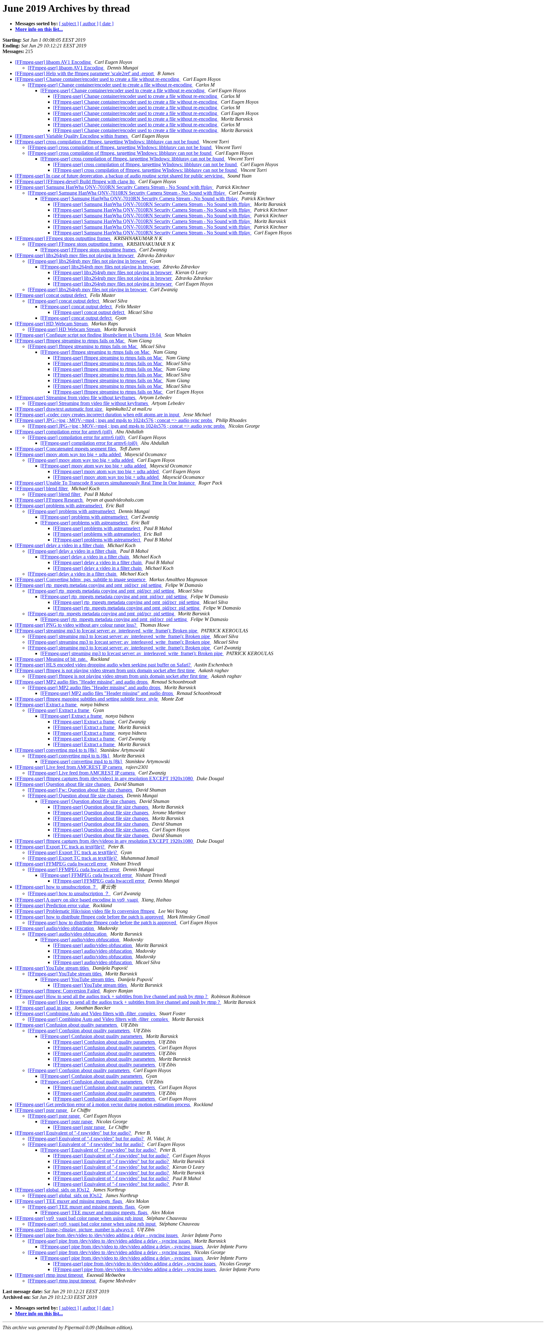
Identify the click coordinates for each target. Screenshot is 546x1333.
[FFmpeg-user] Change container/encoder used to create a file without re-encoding (97, 79)
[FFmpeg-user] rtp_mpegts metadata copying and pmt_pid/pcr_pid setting (89, 585)
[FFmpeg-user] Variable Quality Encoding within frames (72, 136)
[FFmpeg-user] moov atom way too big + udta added (68, 454)
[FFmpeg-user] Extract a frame (46, 704)
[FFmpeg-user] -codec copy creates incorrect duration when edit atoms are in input (97, 414)
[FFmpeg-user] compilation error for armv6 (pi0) (64, 431)
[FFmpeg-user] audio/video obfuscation (55, 928)
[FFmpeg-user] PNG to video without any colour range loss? (76, 625)
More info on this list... (39, 29)
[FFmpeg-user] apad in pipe (43, 1007)
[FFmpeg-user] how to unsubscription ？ (56, 887)
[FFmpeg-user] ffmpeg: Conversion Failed (58, 990)
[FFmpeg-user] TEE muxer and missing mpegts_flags (69, 1201)
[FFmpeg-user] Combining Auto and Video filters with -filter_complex (86, 1013)
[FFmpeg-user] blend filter (42, 488)
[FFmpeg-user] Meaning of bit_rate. (51, 659)
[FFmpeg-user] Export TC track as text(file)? (60, 846)
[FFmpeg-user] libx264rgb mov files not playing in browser (75, 255)
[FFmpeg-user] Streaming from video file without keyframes (75, 397)
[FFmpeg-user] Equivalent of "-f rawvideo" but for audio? (73, 1133)
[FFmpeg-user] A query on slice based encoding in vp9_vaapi (77, 899)
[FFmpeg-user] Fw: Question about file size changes (80, 790)
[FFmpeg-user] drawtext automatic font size (59, 409)
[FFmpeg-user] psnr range (41, 1110)
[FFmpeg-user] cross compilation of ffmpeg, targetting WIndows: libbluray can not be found (107, 141)
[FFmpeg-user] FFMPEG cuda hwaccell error (61, 863)
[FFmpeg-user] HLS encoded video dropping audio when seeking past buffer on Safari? (103, 664)
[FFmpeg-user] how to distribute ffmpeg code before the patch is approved (90, 917)
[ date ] (106, 23)
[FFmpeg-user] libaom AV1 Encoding (53, 62)
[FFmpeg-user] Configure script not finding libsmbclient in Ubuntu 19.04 (88, 335)
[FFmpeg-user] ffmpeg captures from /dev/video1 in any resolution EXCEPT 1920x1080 (104, 778)
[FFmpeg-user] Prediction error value (52, 905)
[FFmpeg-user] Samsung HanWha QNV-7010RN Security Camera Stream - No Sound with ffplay (114, 187)
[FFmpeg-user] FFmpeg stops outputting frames (63, 238)
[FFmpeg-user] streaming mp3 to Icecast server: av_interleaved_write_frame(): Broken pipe (106, 630)
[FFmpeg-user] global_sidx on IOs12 (52, 1189)
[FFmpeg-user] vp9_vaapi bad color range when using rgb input (79, 1218)
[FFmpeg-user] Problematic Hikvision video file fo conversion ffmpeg (85, 911)
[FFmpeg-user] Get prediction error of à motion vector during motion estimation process (103, 1104)
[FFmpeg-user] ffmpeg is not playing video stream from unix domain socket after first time (105, 670)
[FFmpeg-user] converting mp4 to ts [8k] (56, 750)
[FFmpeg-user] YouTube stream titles (52, 968)
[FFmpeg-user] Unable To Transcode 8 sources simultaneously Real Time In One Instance (105, 483)
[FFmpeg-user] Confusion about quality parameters (66, 1025)
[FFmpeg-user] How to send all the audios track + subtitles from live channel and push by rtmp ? (112, 996)
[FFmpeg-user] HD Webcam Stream (52, 323)
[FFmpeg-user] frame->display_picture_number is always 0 (75, 1229)
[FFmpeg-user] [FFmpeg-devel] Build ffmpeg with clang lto (75, 181)
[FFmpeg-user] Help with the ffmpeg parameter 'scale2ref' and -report (85, 73)
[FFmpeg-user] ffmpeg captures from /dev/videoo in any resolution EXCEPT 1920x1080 (104, 841)
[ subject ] (69, 23)
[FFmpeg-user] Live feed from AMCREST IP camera (69, 767)
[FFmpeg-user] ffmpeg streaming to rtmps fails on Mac (70, 340)
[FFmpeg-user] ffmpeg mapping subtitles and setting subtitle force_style (87, 699)
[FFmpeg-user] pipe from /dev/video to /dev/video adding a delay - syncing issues (97, 1235)
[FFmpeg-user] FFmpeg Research (49, 500)
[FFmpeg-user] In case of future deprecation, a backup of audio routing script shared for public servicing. (120, 175)
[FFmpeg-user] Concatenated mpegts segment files (66, 448)
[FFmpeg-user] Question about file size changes (63, 784)
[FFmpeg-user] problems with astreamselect (59, 505)
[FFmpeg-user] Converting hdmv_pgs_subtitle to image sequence (81, 579)
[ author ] (89, 23)
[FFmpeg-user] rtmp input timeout (49, 1275)
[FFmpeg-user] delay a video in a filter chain (60, 545)
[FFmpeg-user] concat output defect (51, 295)
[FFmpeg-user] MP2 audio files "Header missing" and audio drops (82, 682)
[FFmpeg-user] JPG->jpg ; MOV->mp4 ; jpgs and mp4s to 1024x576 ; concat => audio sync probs (114, 420)
